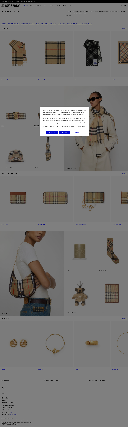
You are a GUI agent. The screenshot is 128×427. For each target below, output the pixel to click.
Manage (77, 132)
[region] (64, 121)
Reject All (64, 132)
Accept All (52, 132)
